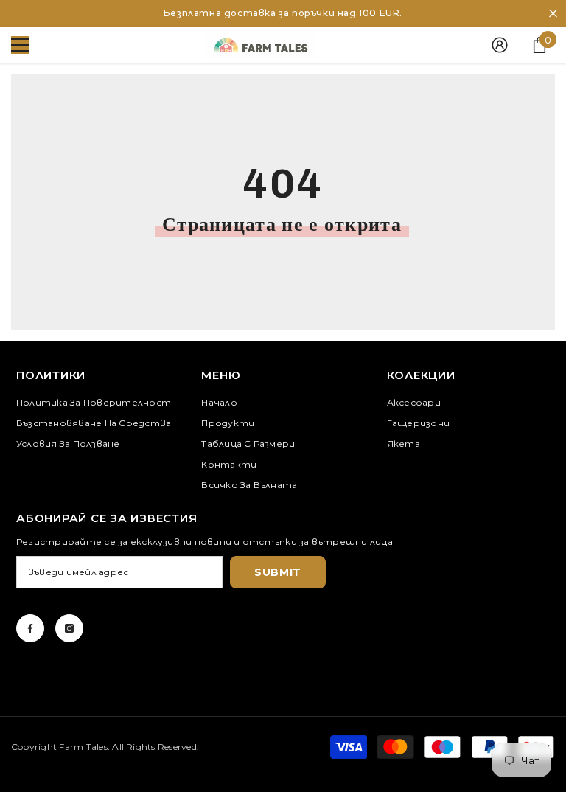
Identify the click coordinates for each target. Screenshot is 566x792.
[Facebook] (30, 628)
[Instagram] (69, 628)
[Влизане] (499, 45)
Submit (277, 572)
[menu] (20, 45)
